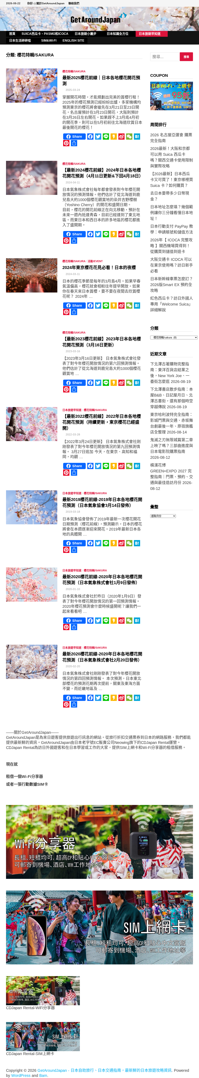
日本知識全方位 (117, 33)
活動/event (95, 261)
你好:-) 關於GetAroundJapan (46, 3)
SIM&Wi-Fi (48, 40)
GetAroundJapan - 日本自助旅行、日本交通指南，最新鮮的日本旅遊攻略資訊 (105, 1070)
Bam (43, 1075)
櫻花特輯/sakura (74, 71)
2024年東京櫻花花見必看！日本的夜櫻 (99, 267)
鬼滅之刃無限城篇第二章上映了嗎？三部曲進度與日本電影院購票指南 (171, 446)
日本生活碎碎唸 (20, 40)
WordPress (21, 1075)
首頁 (12, 33)
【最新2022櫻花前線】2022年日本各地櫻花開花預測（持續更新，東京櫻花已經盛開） (101, 422)
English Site (73, 40)
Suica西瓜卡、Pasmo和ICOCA (45, 33)
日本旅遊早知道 (150, 33)
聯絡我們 (73, 3)
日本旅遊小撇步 (85, 33)
